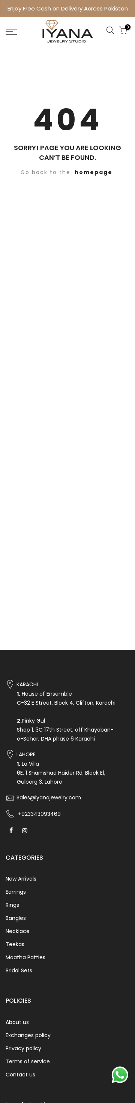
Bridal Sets (19, 970)
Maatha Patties (25, 957)
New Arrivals (21, 878)
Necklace (18, 931)
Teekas (15, 944)
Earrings (16, 892)
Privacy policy (23, 1048)
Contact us (20, 1074)
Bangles (16, 918)
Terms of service (28, 1061)
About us (17, 1022)
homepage (93, 172)
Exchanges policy (28, 1035)
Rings (12, 905)
